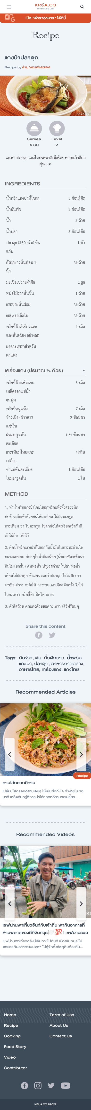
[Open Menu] (9, 7)
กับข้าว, (27, 658)
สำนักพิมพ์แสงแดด (36, 67)
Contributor (15, 1067)
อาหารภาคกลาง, (68, 663)
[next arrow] (81, 754)
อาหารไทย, (30, 669)
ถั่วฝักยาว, (55, 658)
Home (10, 1014)
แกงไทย (71, 669)
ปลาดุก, (42, 663)
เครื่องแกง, (53, 669)
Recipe (11, 1025)
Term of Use (62, 1014)
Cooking (12, 1036)
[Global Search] (82, 7)
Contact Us (61, 1036)
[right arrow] (10, 754)
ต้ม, (39, 658)
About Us (59, 1025)
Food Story (15, 1046)
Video (10, 1057)
